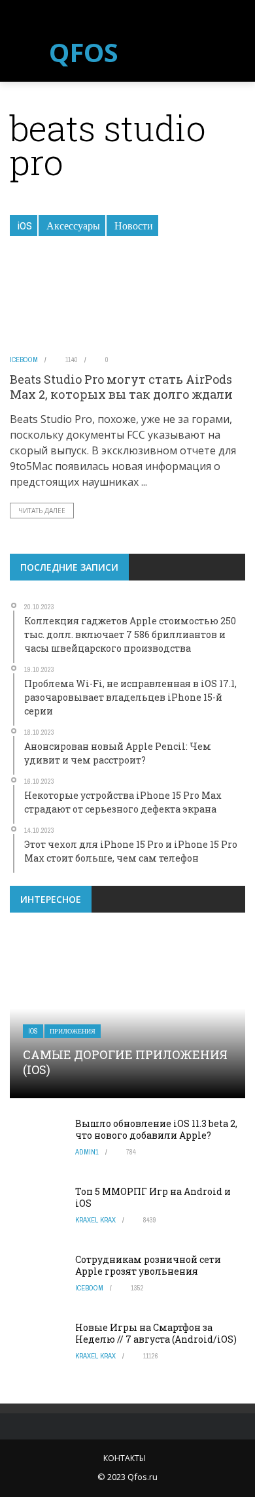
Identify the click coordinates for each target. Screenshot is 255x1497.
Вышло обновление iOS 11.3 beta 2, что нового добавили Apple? (156, 1129)
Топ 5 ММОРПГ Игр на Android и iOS (153, 1197)
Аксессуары (73, 225)
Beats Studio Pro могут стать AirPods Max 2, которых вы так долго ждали (121, 386)
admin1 (87, 1151)
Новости (133, 225)
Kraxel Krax (95, 1219)
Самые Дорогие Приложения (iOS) (125, 1062)
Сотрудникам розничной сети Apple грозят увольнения (148, 1265)
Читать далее (41, 510)
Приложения (72, 1031)
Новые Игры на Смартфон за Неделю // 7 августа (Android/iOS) (156, 1333)
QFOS (83, 52)
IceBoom (24, 359)
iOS (25, 225)
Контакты (124, 1458)
